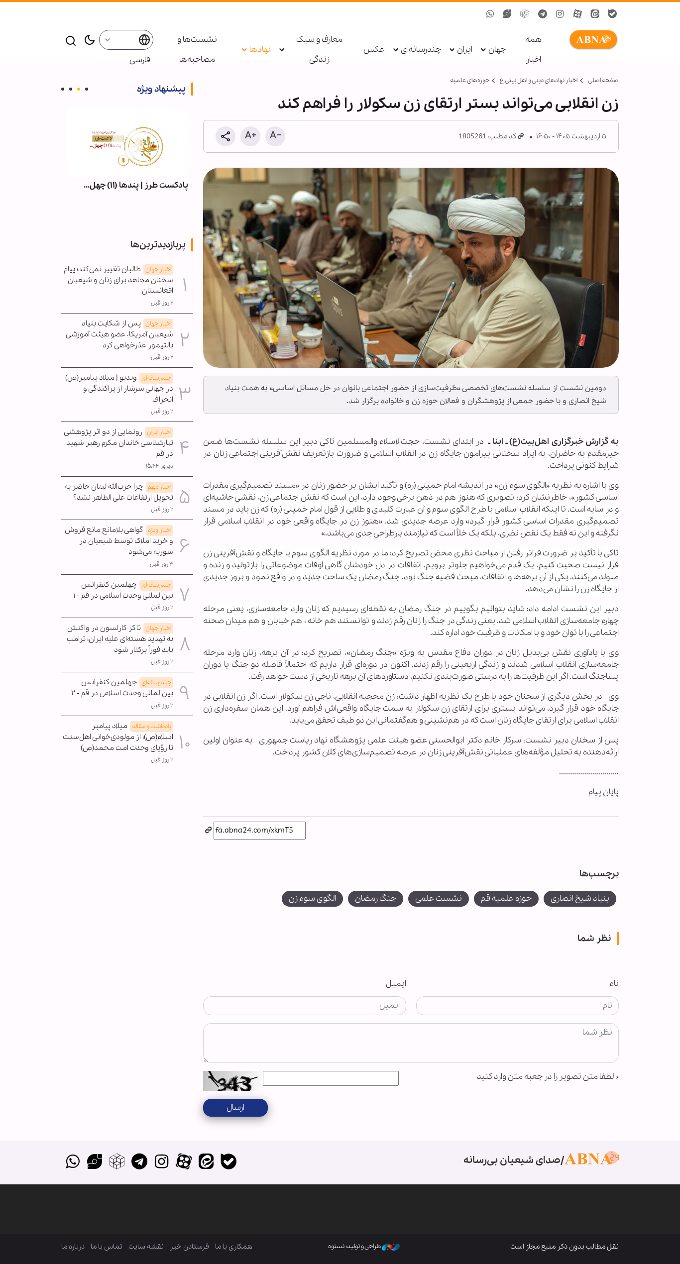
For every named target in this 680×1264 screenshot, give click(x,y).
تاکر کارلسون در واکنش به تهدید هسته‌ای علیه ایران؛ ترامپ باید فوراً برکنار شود (120, 639)
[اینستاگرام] (161, 1162)
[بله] (228, 1162)
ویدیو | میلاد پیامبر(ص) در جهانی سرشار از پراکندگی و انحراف (119, 389)
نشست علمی (438, 898)
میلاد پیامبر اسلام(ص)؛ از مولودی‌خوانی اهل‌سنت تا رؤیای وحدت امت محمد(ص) (118, 737)
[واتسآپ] (72, 1162)
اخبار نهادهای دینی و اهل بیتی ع (538, 80)
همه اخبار (533, 49)
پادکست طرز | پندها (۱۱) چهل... (136, 185)
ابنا (591, 40)
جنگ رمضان (375, 898)
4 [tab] (62, 89)
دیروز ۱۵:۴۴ (159, 466)
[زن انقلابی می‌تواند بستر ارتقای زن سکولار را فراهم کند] (411, 268)
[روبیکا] (117, 1162)
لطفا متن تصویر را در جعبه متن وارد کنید (548, 1076)
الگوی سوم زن (312, 898)
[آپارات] (184, 1162)
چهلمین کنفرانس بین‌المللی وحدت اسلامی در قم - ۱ (123, 590)
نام (614, 983)
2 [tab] (78, 89)
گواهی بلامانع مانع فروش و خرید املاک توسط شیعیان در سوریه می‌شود (119, 541)
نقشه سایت (146, 1247)
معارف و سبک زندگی (319, 49)
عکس (374, 49)
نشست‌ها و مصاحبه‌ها (197, 49)
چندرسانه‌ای (421, 49)
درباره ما (73, 1247)
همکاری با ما (233, 1247)
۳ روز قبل (161, 564)
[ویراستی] (95, 1162)
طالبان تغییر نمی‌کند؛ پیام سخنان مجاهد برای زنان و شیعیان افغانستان (118, 280)
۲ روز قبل (162, 303)
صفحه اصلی (603, 80)
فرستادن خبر (189, 1247)
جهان (497, 49)
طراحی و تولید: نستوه (355, 1246)
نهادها (260, 49)
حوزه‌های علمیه (469, 80)
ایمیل (396, 983)
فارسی (139, 60)
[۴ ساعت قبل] (127, 142)
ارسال (235, 1107)
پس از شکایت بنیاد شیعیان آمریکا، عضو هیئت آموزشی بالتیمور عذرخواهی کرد (119, 334)
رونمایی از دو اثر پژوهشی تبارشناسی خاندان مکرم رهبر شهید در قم (118, 443)
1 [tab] (86, 89)
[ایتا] (206, 1162)
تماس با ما (106, 1247)
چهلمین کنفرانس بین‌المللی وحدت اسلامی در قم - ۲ (122, 687)
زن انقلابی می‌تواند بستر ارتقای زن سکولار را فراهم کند (448, 104)
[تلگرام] (139, 1162)
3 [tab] (70, 89)
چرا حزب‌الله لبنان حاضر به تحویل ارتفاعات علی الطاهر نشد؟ (118, 492)
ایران (464, 49)
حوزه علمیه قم (506, 898)
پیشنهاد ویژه (161, 89)
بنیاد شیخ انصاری (580, 898)
